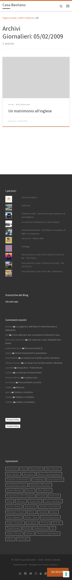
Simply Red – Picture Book (29, 367)
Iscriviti (58, 572)
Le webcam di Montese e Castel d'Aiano (41, 222)
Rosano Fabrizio (13, 377)
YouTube (23, 539)
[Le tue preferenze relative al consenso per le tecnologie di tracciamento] (66, 574)
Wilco (10, 539)
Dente (29, 490)
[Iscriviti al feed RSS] (20, 574)
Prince (45, 523)
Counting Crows (16, 485)
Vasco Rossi (14, 533)
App (23, 469)
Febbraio (29, 17)
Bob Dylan (13, 474)
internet (54, 495)
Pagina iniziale (9, 17)
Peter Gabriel (15, 523)
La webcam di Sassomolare (29, 372)
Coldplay (38, 479)
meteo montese (49, 506)
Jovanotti (35, 501)
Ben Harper (53, 469)
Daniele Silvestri (40, 485)
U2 (52, 528)
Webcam (26, 205)
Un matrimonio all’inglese (30, 110)
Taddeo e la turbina (23, 392)
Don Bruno (44, 490)
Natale (43, 512)
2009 (20, 17)
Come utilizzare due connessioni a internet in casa (36, 335)
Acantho (12, 469)
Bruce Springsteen (49, 474)
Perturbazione (50, 517)
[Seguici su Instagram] (36, 574)
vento (29, 533)
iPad (9, 501)
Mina (31, 512)
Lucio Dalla (13, 506)
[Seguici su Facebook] (25, 574)
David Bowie (14, 490)
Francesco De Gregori (20, 495)
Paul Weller (14, 517)
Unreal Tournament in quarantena (31, 353)
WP (25, 565)
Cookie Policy (13, 426)
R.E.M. (57, 523)
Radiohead (13, 528)
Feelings (25, 246)
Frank (41, 495)
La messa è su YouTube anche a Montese (40, 357)
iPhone (21, 501)
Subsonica (40, 528)
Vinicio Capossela (48, 533)
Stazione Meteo (29, 197)
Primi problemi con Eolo (29, 382)
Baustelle (36, 469)
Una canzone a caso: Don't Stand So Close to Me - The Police (43, 256)
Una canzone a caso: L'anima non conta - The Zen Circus (43, 265)
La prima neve (30, 377)
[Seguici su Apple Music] (41, 574)
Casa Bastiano (28, 559)
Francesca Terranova (15, 339)
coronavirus (55, 479)
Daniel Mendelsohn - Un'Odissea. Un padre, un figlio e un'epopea (43, 232)
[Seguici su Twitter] (30, 574)
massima (30, 506)
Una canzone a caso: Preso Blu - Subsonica (42, 271)
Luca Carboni (53, 501)
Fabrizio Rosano (13, 363)
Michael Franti (15, 512)
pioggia (31, 523)
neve (54, 512)
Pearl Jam (31, 517)
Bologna (28, 474)
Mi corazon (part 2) (33, 348)
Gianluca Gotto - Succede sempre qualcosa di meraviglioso (43, 215)
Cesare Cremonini (18, 479)
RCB (27, 528)
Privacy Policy (13, 419)
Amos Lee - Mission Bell (33, 238)
